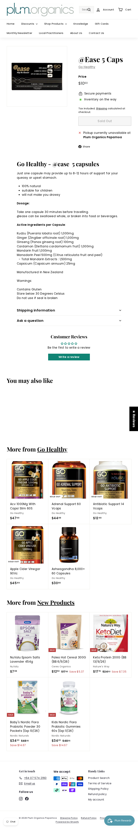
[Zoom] (37, 76)
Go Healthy (86, 67)
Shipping (101, 108)
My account (96, 799)
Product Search (99, 778)
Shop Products (54, 23)
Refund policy (97, 794)
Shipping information (36, 310)
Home (11, 23)
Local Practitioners (51, 33)
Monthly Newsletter (19, 33)
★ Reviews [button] (134, 418)
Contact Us (96, 33)
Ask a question (30, 320)
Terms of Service (100, 783)
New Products (56, 602)
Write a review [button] (69, 357)
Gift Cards (102, 23)
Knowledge (81, 23)
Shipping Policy (98, 789)
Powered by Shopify (67, 821)
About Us (76, 33)
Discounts (28, 23)
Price (82, 76)
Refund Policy (89, 818)
